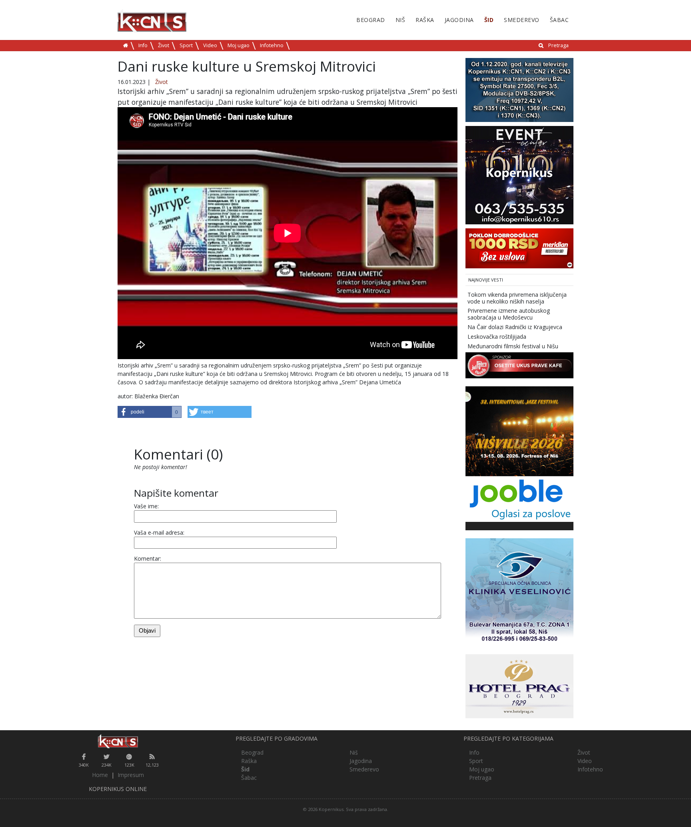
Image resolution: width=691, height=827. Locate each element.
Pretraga (558, 45)
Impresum (131, 775)
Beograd (370, 20)
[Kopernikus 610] (519, 174)
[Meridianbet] (519, 248)
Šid (489, 20)
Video (210, 45)
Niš (400, 20)
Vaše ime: (146, 506)
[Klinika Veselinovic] (519, 591)
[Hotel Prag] (519, 685)
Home (100, 775)
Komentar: (147, 558)
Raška (424, 20)
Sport (186, 45)
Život (163, 45)
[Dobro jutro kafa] (519, 365)
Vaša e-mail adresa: (159, 532)
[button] (150, 412)
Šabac (559, 20)
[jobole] (519, 498)
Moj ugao (239, 45)
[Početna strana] (118, 741)
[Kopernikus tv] (519, 89)
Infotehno (272, 45)
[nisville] (519, 431)
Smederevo (521, 20)
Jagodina (459, 20)
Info (143, 45)
